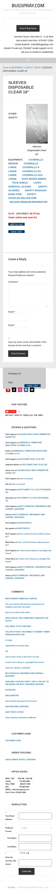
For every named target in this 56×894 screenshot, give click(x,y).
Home (5, 67)
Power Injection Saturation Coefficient (20, 718)
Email (11, 325)
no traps (8, 640)
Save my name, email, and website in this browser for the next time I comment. (27, 344)
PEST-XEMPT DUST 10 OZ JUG (31, 459)
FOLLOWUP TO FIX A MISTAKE (18, 626)
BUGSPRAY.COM (28, 5)
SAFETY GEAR (32, 67)
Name (11, 312)
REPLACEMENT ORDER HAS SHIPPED (21, 599)
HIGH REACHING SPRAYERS (17, 707)
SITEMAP (11, 887)
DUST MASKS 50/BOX (34, 179)
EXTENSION (10, 690)
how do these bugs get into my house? (21, 701)
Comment (13, 282)
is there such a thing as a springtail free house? (24, 662)
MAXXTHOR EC (25, 523)
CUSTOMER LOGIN (13, 741)
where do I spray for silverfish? (17, 668)
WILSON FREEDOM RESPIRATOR (28, 202)
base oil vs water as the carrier (17, 612)
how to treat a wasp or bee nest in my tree (22, 657)
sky (6, 651)
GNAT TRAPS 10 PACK (14, 712)
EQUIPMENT (17, 67)
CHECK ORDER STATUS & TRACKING (20, 760)
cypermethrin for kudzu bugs (17, 646)
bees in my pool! (26, 479)
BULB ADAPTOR (12, 696)
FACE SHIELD (20, 182)
